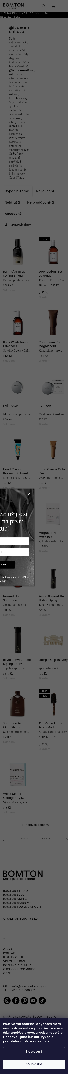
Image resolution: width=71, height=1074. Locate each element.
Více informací (37, 1041)
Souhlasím (34, 1064)
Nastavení (34, 1051)
